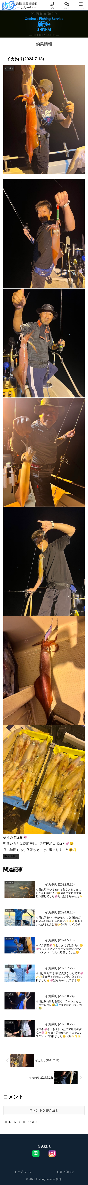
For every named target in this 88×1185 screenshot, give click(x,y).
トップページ (23, 1171)
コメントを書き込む (44, 1110)
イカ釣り (13, 856)
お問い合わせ (65, 1171)
